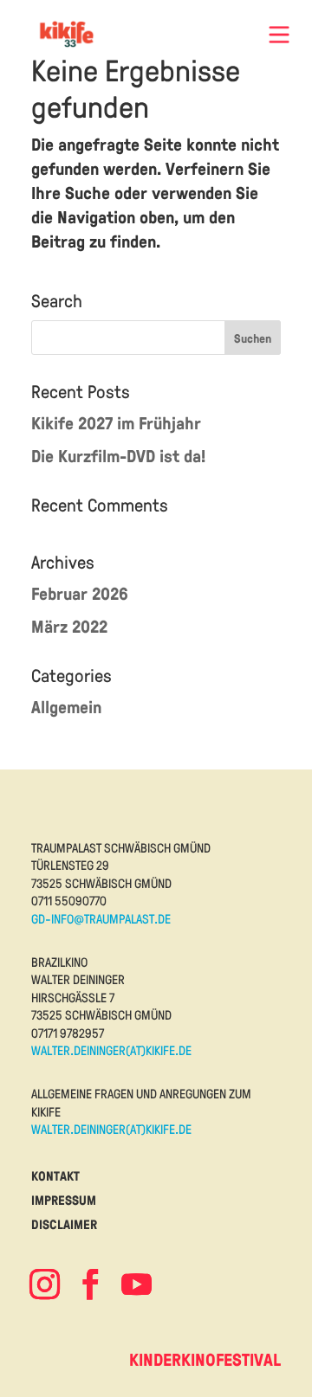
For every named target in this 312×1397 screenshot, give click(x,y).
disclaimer (64, 1224)
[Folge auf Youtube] (136, 1284)
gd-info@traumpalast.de (101, 918)
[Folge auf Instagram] (44, 1284)
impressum (63, 1200)
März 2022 (69, 626)
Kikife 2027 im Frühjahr (116, 422)
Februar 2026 (79, 593)
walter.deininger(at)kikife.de (111, 1050)
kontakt (55, 1176)
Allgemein (66, 706)
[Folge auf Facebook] (90, 1284)
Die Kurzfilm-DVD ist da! (118, 455)
